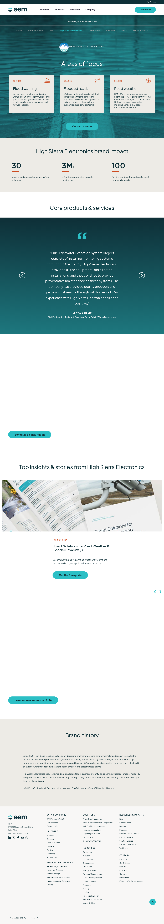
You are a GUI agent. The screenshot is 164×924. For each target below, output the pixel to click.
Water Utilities (89, 903)
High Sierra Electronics (71, 30)
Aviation (86, 856)
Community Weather (92, 841)
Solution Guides (126, 841)
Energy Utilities (89, 870)
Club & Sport (88, 859)
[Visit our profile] (10, 837)
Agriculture (87, 852)
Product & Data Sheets (129, 833)
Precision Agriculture (92, 830)
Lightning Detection (91, 833)
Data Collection (53, 842)
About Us (123, 859)
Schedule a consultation (30, 434)
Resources (75, 9)
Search (153, 2)
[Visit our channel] (23, 837)
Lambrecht (94, 30)
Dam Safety (88, 837)
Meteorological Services (57, 866)
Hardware (52, 831)
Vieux (124, 30)
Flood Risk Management (93, 819)
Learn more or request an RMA (33, 700)
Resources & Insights (131, 814)
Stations (50, 835)
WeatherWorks (140, 30)
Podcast (123, 830)
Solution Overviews (127, 844)
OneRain (110, 30)
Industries (59, 9)
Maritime (87, 885)
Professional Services (60, 862)
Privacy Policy (36, 918)
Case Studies (125, 822)
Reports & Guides (126, 837)
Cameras (51, 846)
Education (87, 866)
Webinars (123, 848)
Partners (123, 870)
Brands (122, 866)
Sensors (50, 839)
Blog (121, 819)
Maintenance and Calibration (59, 881)
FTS (51, 30)
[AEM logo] (17, 10)
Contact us (145, 9)
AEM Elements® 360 (55, 819)
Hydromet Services (55, 870)
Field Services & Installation (58, 877)
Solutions (44, 9)
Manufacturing (89, 881)
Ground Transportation (92, 877)
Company (90, 9)
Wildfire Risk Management (94, 826)
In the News (124, 877)
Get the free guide (70, 575)
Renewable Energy (91, 896)
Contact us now (82, 126)
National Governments (92, 874)
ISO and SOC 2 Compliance (131, 881)
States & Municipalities (92, 899)
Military (86, 888)
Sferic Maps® (52, 822)
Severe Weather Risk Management (97, 822)
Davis (19, 30)
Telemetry (51, 853)
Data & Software (56, 814)
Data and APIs (52, 826)
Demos (122, 826)
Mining (86, 892)
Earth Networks (35, 30)
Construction (88, 863)
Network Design (53, 873)
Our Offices (124, 863)
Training (50, 884)
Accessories (52, 857)
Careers (122, 874)
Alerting (50, 850)
